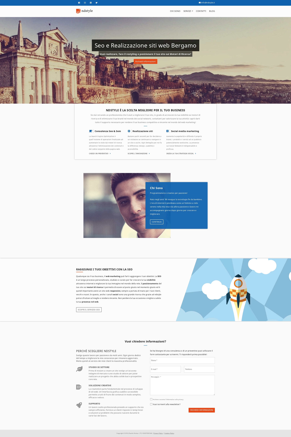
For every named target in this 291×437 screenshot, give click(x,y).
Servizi (187, 11)
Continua (157, 222)
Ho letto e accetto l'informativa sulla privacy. (168, 399)
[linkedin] (91, 3)
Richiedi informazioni (145, 61)
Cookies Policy (169, 433)
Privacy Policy (158, 433)
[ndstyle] (84, 11)
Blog (212, 11)
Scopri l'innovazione (138, 153)
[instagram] (85, 3)
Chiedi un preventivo (99, 153)
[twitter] (96, 3)
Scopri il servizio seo (89, 309)
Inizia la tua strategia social (180, 153)
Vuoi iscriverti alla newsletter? (166, 404)
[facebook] (79, 3)
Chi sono (175, 11)
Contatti (201, 11)
